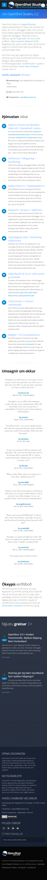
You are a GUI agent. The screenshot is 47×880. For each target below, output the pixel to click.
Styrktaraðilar (12, 834)
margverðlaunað (28, 24)
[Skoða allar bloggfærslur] (30, 623)
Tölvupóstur (12, 812)
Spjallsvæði (21, 812)
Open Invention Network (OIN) (24, 41)
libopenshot (22, 137)
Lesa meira (6, 657)
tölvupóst (30, 344)
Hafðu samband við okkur (19, 798)
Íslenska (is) (31, 868)
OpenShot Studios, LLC (13, 864)
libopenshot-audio (27, 295)
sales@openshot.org (28, 97)
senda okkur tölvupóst (12, 605)
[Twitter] (8, 828)
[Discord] (13, 828)
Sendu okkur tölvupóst (28, 66)
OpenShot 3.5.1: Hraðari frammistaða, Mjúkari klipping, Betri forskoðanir (25, 638)
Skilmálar (22, 868)
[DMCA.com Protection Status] (9, 816)
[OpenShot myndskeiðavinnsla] (11, 853)
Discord (30, 812)
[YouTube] (18, 828)
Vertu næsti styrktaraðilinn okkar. (15, 840)
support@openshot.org (19, 809)
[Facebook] (4, 828)
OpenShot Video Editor (28, 292)
